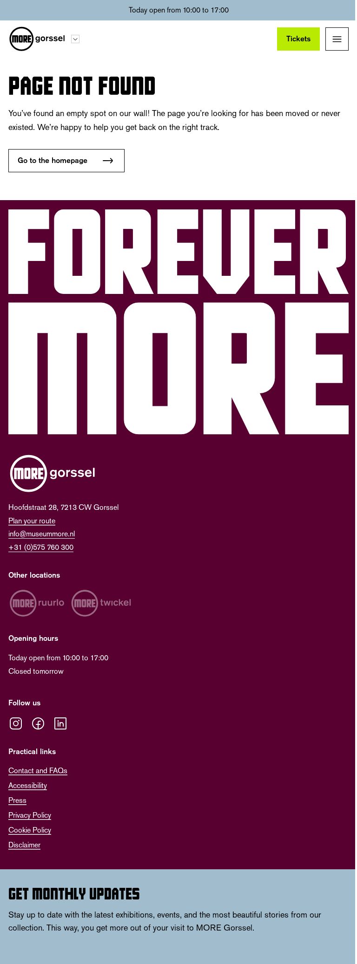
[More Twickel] (101, 603)
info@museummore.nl (41, 534)
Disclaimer (24, 845)
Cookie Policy (29, 830)
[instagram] (15, 723)
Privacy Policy (29, 815)
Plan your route (31, 521)
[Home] (37, 39)
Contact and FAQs (37, 770)
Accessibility (27, 785)
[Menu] (337, 39)
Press (17, 800)
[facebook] (38, 723)
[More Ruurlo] (36, 603)
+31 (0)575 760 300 (40, 547)
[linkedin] (60, 723)
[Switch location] (75, 39)
